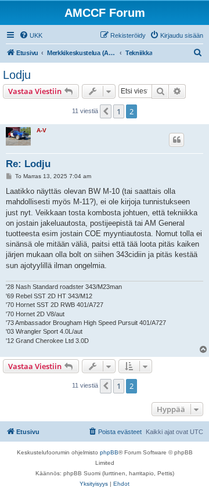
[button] (105, 111)
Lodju (17, 74)
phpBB (109, 452)
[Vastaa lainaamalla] (176, 140)
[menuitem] (30, 35)
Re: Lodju (28, 163)
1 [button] (119, 111)
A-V (41, 130)
